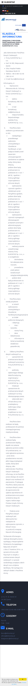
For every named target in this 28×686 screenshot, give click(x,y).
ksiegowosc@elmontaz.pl (9, 638)
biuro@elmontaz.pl (7, 633)
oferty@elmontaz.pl (8, 636)
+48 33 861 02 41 (19, 609)
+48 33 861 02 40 (10, 13)
